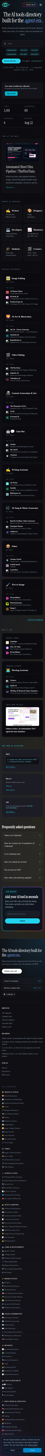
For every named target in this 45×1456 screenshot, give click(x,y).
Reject (13, 1450)
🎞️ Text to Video (7, 1156)
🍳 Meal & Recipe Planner (10, 1286)
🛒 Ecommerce (7, 1356)
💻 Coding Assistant (8, 1254)
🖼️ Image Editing (7, 1124)
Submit (22, 921)
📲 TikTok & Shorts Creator (11, 1160)
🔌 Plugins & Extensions (10, 1265)
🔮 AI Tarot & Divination (10, 1405)
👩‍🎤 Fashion (5, 1117)
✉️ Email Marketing (8, 1328)
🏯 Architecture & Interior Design (13, 1103)
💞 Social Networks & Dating (11, 1430)
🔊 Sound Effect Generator (10, 1188)
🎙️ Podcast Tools (7, 1184)
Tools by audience (8, 1020)
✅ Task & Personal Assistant (11, 1300)
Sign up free (11, 93)
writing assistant (11, 54)
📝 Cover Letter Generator (10, 1219)
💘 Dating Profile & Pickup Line (12, 1409)
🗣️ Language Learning (9, 1427)
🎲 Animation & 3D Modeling (12, 1099)
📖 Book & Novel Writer (10, 1212)
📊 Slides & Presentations (10, 1374)
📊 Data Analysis (7, 1388)
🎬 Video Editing (7, 1167)
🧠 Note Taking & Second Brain (12, 1293)
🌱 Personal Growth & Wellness (12, 1297)
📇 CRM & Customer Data (10, 1321)
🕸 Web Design (7, 1272)
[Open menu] (40, 4)
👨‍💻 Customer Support (9, 1353)
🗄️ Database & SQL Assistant (11, 1258)
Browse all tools (11, 61)
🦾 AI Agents (6, 1282)
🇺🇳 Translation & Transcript (11, 1195)
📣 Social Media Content (10, 1339)
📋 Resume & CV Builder (10, 1371)
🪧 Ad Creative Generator (10, 1318)
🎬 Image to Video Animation (11, 1152)
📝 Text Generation (8, 1237)
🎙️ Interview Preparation (10, 1360)
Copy (36, 759)
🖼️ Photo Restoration (9, 1139)
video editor (23, 54)
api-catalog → (10, 812)
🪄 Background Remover (10, 1110)
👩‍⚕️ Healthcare (6, 1423)
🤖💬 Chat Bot (7, 1384)
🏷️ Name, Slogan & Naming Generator (14, 1226)
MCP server (6, 1075)
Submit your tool (11, 971)
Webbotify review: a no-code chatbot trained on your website (20, 1055)
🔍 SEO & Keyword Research (11, 1336)
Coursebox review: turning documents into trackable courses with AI (22, 1043)
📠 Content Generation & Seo (11, 1216)
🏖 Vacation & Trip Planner (11, 1304)
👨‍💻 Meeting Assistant (9, 1290)
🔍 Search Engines (8, 1395)
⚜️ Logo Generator (8, 1135)
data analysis (34, 54)
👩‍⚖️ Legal (5, 1363)
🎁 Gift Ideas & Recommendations (13, 1419)
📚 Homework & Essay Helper (12, 1223)
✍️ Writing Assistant (8, 1241)
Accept (32, 1450)
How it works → (11, 767)
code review (23, 50)
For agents (26, 61)
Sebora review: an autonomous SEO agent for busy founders (22, 1038)
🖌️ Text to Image (7, 1142)
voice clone (34, 50)
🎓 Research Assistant (9, 1391)
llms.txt (4, 1068)
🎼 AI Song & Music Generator (12, 1177)
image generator (11, 50)
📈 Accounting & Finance (10, 1349)
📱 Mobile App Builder (9, 1262)
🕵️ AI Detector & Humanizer (11, 1208)
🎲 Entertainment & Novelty (11, 1412)
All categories (6, 1013)
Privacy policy (33, 1445)
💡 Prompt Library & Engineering (13, 1234)
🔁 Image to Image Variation (11, 1128)
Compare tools (7, 1016)
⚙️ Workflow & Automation (11, 1308)
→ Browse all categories (35, 619)
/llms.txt (9, 786)
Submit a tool (6, 1027)
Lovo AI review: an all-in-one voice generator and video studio (21, 1049)
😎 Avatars (5, 1107)
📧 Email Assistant (8, 1325)
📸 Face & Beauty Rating (10, 1114)
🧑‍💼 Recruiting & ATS (9, 1367)
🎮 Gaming (5, 1416)
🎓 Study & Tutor (8, 1434)
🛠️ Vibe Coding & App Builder (12, 1269)
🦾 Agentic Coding (8, 1251)
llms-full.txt (6, 1071)
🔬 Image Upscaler (8, 1132)
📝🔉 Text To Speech (9, 1191)
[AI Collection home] (6, 4)
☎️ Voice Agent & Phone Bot (11, 1198)
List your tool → (37, 61)
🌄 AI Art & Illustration (9, 1096)
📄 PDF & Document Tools (11, 1230)
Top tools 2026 (7, 1023)
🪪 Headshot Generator (9, 1121)
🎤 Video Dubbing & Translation (13, 1163)
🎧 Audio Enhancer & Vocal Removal (14, 1180)
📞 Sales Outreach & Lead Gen (12, 1332)
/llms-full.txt (10, 790)
